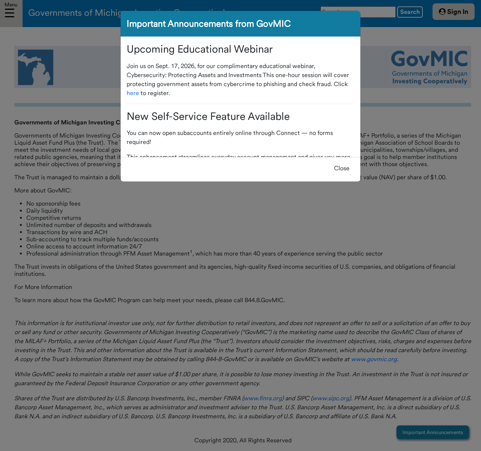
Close (341, 168)
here (133, 93)
